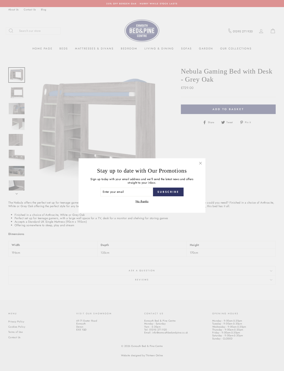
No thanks (142, 201)
